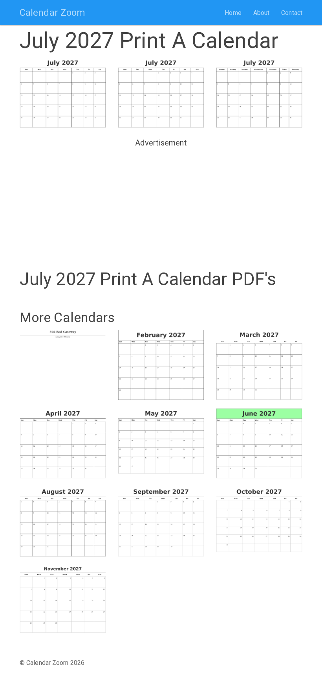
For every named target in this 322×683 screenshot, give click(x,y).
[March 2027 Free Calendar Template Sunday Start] (259, 365)
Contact (291, 13)
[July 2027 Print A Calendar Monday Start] (161, 92)
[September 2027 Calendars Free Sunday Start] (161, 521)
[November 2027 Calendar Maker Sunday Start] (63, 599)
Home (233, 13)
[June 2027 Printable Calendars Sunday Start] (259, 443)
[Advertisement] (161, 205)
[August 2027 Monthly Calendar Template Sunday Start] (63, 521)
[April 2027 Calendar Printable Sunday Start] (63, 443)
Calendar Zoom (52, 12)
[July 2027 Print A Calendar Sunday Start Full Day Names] (259, 92)
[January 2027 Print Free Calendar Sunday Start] (63, 363)
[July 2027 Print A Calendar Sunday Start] (63, 92)
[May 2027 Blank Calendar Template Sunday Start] (161, 441)
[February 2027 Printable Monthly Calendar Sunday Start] (161, 365)
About (261, 13)
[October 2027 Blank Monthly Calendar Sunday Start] (259, 519)
